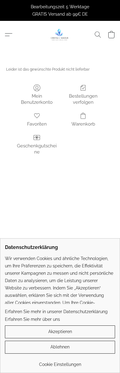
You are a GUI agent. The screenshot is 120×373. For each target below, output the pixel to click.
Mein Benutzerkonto (37, 99)
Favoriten (37, 124)
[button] (60, 35)
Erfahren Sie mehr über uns (32, 319)
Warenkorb (83, 124)
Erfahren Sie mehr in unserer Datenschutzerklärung (56, 311)
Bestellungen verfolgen (83, 99)
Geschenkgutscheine (37, 149)
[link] (60, 362)
